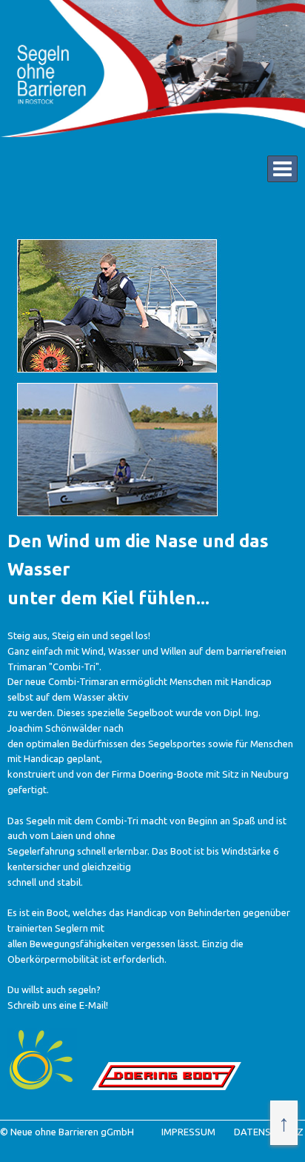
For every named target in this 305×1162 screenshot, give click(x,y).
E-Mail (92, 1005)
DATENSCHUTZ (269, 1131)
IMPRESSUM (188, 1131)
